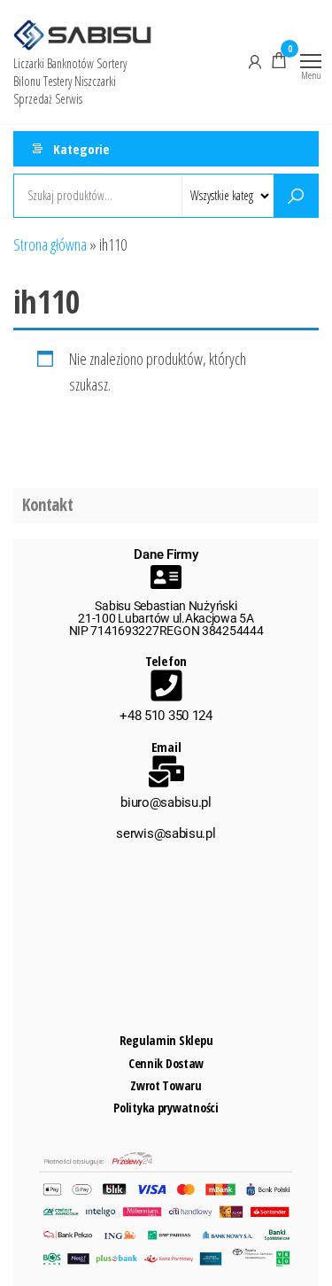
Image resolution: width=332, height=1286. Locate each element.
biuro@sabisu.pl (166, 802)
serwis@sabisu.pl (165, 833)
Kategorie (81, 149)
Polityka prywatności (165, 1107)
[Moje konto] (255, 60)
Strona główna (50, 244)
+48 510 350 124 (166, 716)
